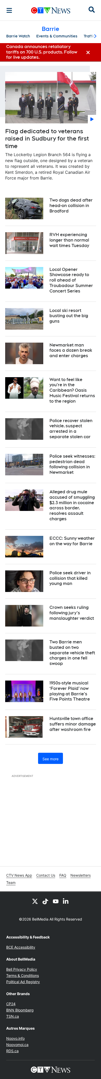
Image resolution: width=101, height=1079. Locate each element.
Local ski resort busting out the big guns (68, 316)
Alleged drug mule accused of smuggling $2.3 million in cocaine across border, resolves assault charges (72, 505)
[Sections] (9, 10)
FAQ (62, 875)
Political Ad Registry (23, 982)
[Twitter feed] (35, 901)
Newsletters (80, 875)
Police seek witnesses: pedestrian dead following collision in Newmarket (72, 464)
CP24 (11, 1004)
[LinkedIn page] (66, 901)
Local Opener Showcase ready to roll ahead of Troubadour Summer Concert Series (71, 280)
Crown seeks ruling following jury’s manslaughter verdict (71, 613)
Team (11, 882)
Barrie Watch (18, 36)
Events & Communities (56, 36)
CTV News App (19, 875)
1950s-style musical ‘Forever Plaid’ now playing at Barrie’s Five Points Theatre (69, 691)
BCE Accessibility (20, 947)
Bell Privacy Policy (21, 969)
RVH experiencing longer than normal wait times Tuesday (69, 240)
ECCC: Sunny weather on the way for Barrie (72, 541)
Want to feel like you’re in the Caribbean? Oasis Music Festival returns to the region (72, 390)
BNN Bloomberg (20, 1010)
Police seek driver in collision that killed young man (70, 578)
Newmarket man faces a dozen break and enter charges (70, 350)
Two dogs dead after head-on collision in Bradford (71, 206)
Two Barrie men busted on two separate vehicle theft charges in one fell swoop (72, 653)
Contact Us (45, 875)
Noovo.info (15, 1038)
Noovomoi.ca (17, 1044)
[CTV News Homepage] (50, 10)
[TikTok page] (45, 901)
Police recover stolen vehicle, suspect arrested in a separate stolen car (70, 428)
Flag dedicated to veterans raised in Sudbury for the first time (47, 138)
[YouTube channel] (56, 901)
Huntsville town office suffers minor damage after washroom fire (72, 724)
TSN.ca (12, 1016)
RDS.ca (12, 1051)
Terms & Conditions (22, 975)
